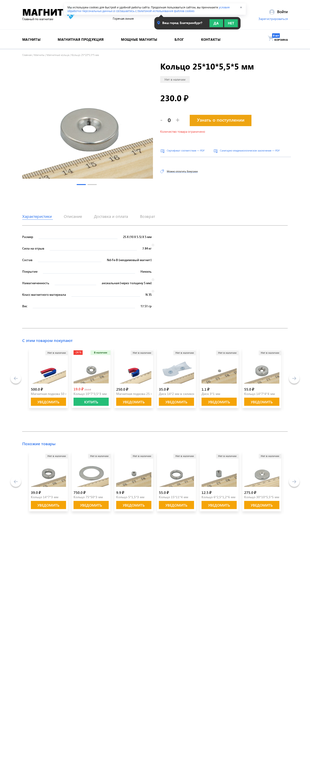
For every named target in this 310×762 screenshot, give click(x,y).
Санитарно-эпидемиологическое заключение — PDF (250, 150)
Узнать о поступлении (220, 120)
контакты (210, 39)
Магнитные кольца (58, 55)
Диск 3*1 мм (211, 394)
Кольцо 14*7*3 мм (44, 497)
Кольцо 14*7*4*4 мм (259, 394)
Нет (231, 23)
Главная (27, 55)
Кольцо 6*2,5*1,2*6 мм (218, 497)
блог (179, 39)
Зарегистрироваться (273, 19)
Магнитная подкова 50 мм (50, 394)
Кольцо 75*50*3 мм (88, 497)
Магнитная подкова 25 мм (135, 394)
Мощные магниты (139, 39)
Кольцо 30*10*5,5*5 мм (261, 497)
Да (216, 23)
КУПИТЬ (91, 401)
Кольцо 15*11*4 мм (173, 497)
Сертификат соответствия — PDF (185, 150)
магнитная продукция (81, 39)
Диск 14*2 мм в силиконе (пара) (183, 394)
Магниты (39, 55)
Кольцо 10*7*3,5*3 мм (90, 394)
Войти (282, 11)
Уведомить (48, 401)
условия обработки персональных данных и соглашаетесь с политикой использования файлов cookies (148, 9)
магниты (31, 39)
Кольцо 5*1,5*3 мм (130, 497)
